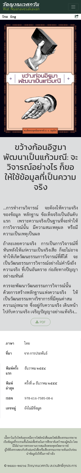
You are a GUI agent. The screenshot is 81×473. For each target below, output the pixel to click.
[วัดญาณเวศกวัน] (21, 6)
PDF (42, 321)
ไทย (5, 16)
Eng (13, 16)
